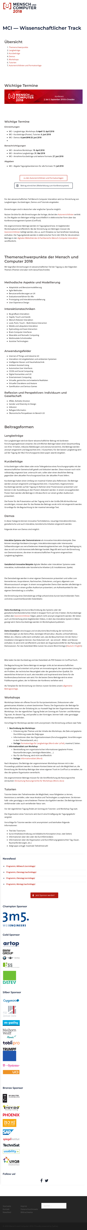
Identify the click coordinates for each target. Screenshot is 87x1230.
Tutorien (12, 62)
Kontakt (6, 1209)
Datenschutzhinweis (29, 1209)
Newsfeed (7, 1212)
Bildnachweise (27, 1212)
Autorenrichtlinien (66, 214)
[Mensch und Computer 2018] (20, 7)
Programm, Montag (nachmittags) (20, 884)
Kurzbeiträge (14, 53)
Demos (12, 56)
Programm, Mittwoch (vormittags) (20, 866)
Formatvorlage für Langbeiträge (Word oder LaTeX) (42, 743)
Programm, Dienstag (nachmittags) (21, 872)
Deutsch (70, 646)
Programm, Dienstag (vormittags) (20, 878)
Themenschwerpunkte (18, 47)
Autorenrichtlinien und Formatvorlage (25, 65)
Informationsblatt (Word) (31, 758)
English (78, 646)
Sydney (55, 1226)
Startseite (7, 1206)
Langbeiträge (14, 50)
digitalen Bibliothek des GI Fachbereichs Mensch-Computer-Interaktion (47, 238)
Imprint (24, 1206)
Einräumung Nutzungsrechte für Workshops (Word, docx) (39, 781)
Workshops (14, 59)
